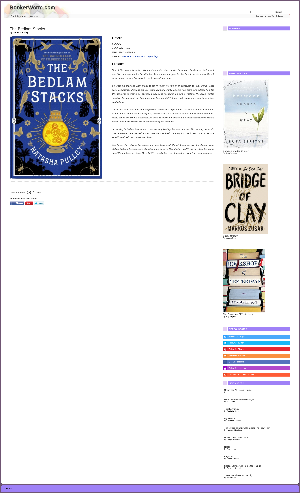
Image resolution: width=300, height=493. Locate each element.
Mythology (153, 56)
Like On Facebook (236, 362)
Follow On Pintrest (236, 349)
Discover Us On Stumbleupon (241, 374)
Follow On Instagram (237, 368)
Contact (259, 16)
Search (278, 12)
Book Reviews (18, 16)
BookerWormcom (32, 7)
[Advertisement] (112, 226)
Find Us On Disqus (237, 337)
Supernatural (139, 56)
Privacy (279, 16)
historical (126, 56)
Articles (34, 16)
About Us (269, 16)
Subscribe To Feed (237, 356)
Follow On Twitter (236, 343)
